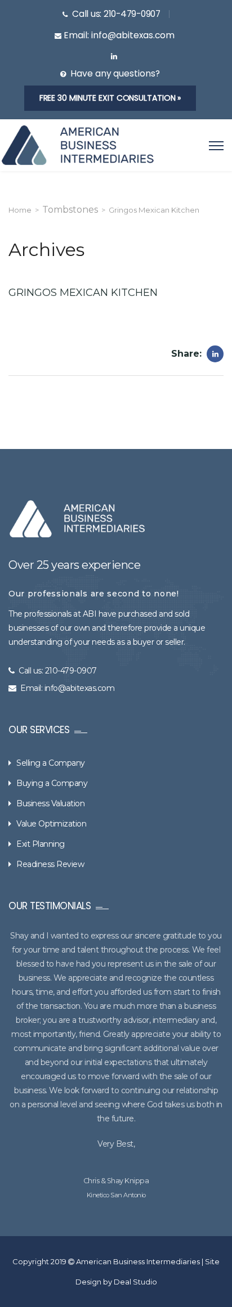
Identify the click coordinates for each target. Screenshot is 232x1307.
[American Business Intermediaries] (77, 145)
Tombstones (70, 209)
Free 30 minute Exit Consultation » (110, 98)
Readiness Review (50, 864)
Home (20, 209)
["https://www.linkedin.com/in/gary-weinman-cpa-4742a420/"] (114, 56)
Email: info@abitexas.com (67, 688)
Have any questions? (114, 73)
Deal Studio (135, 1281)
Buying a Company (51, 783)
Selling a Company (50, 763)
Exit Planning (40, 844)
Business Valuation (50, 803)
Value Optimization (51, 824)
